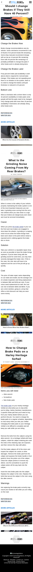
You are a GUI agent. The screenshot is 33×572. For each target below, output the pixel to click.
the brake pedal (18, 227)
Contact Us (19, 559)
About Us (6, 559)
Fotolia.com (11, 199)
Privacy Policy (20, 561)
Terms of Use (11, 561)
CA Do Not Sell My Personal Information (16, 563)
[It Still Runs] (16, 2)
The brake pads (6, 406)
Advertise (13, 559)
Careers (26, 559)
